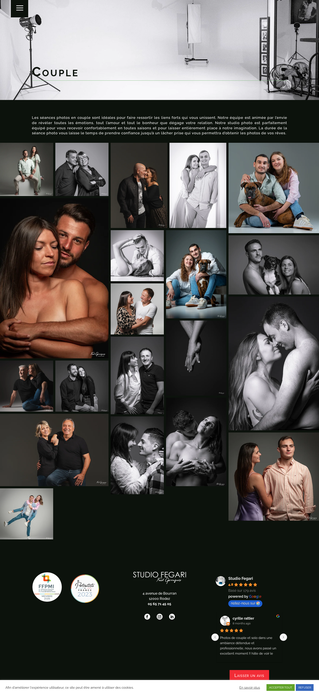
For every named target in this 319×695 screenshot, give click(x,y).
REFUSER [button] (304, 687)
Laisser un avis (249, 675)
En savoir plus (249, 687)
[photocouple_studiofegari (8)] (26, 515)
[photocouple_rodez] (196, 443)
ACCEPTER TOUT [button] (280, 687)
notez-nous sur (243, 603)
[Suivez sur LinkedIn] (172, 617)
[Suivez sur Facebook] (147, 617)
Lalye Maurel (243, 618)
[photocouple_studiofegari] (137, 456)
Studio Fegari (240, 578)
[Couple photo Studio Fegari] (26, 169)
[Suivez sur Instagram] (160, 617)
